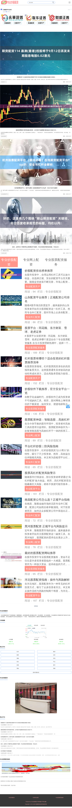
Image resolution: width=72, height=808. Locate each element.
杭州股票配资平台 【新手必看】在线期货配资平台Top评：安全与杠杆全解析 (36, 188)
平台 (54, 661)
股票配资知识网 (39, 804)
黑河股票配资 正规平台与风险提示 (46, 526)
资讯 (54, 658)
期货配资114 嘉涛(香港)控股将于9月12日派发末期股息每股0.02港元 (36, 77)
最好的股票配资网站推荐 (40, 553)
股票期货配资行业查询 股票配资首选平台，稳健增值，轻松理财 (16, 773)
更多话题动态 (36, 672)
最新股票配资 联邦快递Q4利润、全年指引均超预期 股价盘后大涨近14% (36, 130)
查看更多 (36, 606)
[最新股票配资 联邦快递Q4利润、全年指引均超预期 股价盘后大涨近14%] (36, 106)
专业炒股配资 (12, 797)
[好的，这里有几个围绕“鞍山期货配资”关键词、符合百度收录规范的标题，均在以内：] (36, 220)
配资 (54, 651)
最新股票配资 (3, 136)
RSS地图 (39, 801)
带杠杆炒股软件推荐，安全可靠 (8, 785)
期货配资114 (3, 81)
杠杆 (18, 651)
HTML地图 (44, 801)
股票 (18, 655)
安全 (18, 661)
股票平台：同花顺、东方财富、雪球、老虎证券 (46, 330)
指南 (54, 668)
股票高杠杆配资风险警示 (40, 473)
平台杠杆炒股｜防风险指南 (41, 446)
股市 (54, 665)
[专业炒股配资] (9, 2)
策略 (18, 658)
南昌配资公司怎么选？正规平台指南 (47, 499)
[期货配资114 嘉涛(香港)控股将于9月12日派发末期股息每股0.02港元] (36, 53)
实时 (54, 655)
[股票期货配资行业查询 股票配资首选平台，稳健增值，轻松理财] (36, 767)
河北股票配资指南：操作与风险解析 (47, 579)
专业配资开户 (33, 286)
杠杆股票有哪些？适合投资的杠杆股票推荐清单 (47, 360)
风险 (18, 668)
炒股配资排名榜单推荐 (39, 270)
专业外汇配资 (33, 317)
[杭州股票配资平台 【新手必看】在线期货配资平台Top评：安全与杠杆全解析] (36, 162)
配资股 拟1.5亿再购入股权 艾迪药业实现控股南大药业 (13, 781)
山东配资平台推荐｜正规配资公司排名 (47, 299)
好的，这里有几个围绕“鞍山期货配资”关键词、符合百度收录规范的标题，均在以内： (36, 247)
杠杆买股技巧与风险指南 (6, 751)
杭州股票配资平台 (4, 194)
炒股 (18, 665)
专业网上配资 (3, 253)
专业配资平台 (33, 488)
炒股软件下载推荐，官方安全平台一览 (47, 391)
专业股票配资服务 (35, 347)
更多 (69, 9)
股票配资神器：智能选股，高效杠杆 (47, 419)
